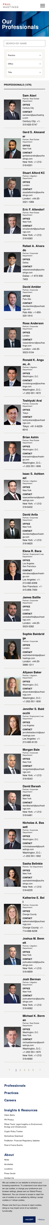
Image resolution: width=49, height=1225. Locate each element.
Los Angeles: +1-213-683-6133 (31, 740)
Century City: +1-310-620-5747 (31, 122)
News (6, 1159)
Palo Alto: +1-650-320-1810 (32, 313)
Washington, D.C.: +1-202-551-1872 (32, 391)
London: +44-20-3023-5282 (31, 624)
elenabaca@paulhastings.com (33, 575)
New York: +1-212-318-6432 (32, 505)
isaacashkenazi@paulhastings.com (33, 499)
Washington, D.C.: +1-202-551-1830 (32, 699)
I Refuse (41, 1219)
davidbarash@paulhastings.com (34, 807)
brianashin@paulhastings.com (33, 458)
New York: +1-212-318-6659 (32, 969)
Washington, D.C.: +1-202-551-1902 (32, 854)
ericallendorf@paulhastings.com (34, 230)
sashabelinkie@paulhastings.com (33, 882)
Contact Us (9, 1178)
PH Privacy (9, 1119)
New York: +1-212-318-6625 (32, 541)
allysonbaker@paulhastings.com (34, 693)
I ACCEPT (29, 1219)
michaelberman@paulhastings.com (33, 1044)
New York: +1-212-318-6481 (32, 813)
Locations (8, 1168)
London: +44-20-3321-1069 (31, 200)
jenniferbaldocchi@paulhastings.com (34, 734)
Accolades (8, 1164)
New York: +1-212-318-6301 (32, 163)
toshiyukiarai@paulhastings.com (34, 421)
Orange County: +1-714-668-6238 (33, 929)
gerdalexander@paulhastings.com (34, 157)
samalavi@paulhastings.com (33, 116)
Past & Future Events (13, 1145)
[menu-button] (42, 5)
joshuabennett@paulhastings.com (33, 963)
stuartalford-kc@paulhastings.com (33, 194)
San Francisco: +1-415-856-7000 (32, 588)
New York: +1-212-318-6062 (32, 1006)
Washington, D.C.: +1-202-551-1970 (32, 1050)
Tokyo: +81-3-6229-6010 (33, 427)
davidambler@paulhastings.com (34, 307)
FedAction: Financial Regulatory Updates (22, 1140)
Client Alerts (9, 1115)
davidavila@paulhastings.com (33, 535)
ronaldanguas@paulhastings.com (34, 385)
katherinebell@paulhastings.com (34, 923)
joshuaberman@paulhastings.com (33, 1000)
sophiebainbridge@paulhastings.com (34, 656)
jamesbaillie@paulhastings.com (33, 618)
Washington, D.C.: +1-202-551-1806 (32, 464)
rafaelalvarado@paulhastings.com (33, 271)
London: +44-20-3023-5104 (31, 350)
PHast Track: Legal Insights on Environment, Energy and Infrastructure (23, 1125)
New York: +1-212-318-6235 (32, 888)
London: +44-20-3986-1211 (31, 662)
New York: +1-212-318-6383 (32, 236)
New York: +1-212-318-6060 (32, 1056)
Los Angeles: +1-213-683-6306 (31, 581)
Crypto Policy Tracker (13, 1131)
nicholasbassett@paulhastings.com (33, 848)
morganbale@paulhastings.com (33, 770)
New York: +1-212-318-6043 (32, 776)
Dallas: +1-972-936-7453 (33, 277)
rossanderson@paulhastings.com (34, 344)
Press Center (10, 1173)
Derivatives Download (13, 1136)
